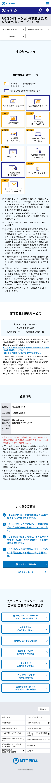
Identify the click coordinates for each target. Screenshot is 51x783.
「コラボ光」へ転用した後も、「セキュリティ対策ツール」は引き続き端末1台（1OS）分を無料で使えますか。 (27, 540)
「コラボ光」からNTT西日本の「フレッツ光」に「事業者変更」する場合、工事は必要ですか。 (27, 552)
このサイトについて (33, 723)
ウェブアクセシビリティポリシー (12, 734)
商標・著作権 (31, 745)
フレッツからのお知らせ (35, 717)
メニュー (47, 13)
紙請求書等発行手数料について (37, 740)
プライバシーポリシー (34, 728)
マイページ (41, 13)
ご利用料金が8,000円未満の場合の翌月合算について (11, 745)
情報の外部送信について (9, 728)
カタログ (30, 751)
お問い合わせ (6, 717)
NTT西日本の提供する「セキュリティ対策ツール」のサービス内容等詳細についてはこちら (26, 349)
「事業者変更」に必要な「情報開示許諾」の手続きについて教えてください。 (27, 516)
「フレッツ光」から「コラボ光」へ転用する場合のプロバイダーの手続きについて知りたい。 (27, 527)
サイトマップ (6, 723)
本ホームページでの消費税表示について (37, 734)
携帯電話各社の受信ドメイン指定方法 (9, 751)
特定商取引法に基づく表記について (12, 740)
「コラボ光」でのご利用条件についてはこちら (21, 353)
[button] (47, 3)
